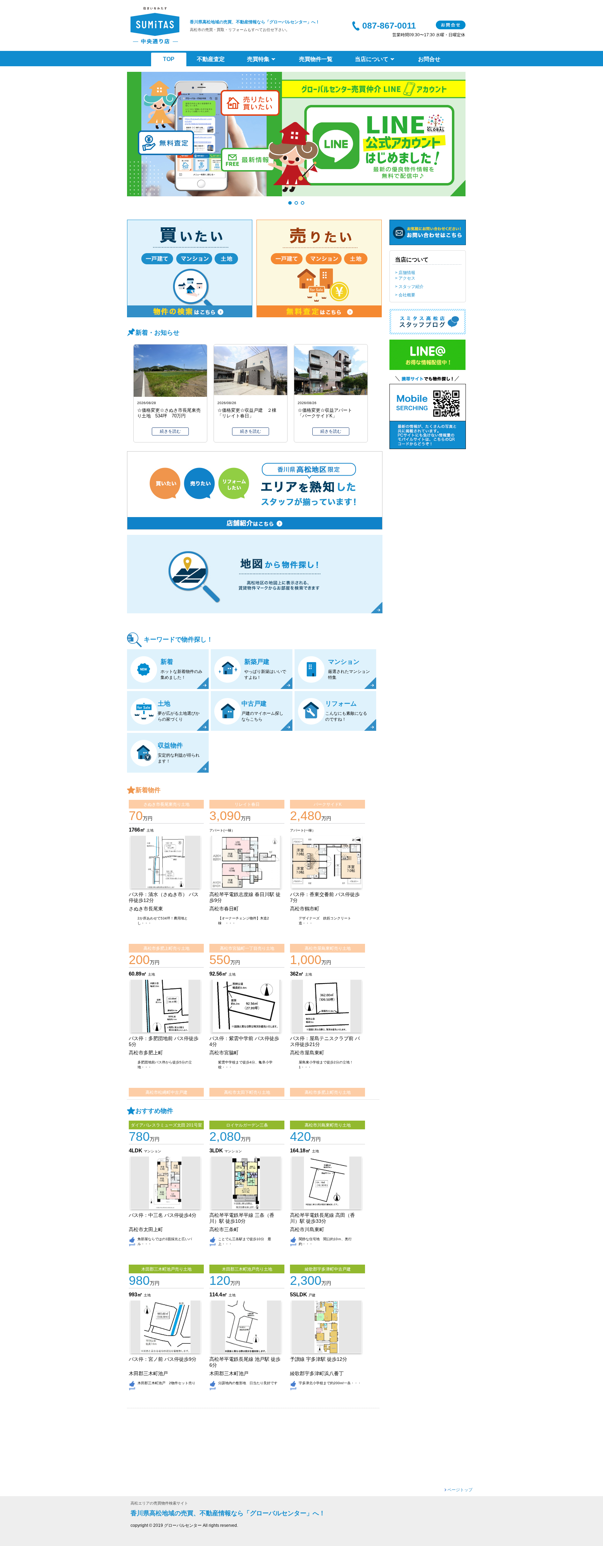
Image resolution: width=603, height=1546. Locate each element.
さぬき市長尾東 (146, 908)
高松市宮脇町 (224, 1052)
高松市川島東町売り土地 (328, 1125)
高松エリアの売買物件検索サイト (159, 1503)
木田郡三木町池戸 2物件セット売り (166, 1383)
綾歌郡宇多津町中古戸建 (328, 1269)
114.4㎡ (219, 1294)
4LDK (136, 1150)
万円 (140, 818)
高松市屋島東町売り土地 (328, 948)
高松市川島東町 (307, 1229)
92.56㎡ (219, 974)
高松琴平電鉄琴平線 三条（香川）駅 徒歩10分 (241, 1218)
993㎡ (136, 1294)
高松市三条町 (224, 1229)
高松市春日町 (224, 908)
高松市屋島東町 (307, 1052)
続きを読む (170, 431)
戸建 (311, 1295)
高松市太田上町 (146, 1229)
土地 (150, 830)
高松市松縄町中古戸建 (166, 1092)
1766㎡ (138, 830)
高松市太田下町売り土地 (247, 1092)
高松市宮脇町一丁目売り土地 (247, 948)
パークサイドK (328, 804)
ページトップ (459, 1489)
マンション (152, 1151)
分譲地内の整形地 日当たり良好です (247, 1383)
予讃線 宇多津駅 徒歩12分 (318, 1359)
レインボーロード (258, 581)
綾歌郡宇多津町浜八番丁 (317, 1373)
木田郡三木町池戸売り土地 (166, 1269)
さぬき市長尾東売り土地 (166, 804)
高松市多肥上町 (146, 1052)
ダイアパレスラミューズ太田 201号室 (166, 1125)
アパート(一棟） (222, 830)
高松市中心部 (258, 572)
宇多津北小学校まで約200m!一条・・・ (330, 1383)
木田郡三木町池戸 (148, 1373)
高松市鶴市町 (304, 908)
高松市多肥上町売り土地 (166, 948)
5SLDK (299, 1294)
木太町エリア (258, 589)
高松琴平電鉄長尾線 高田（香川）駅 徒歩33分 (322, 1218)
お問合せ (451, 25)
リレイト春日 (247, 804)
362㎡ (297, 974)
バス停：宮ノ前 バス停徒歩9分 (162, 1359)
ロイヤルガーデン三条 (247, 1125)
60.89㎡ (138, 974)
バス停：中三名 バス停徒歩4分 (162, 1215)
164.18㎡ (301, 1150)
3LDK (216, 1150)
